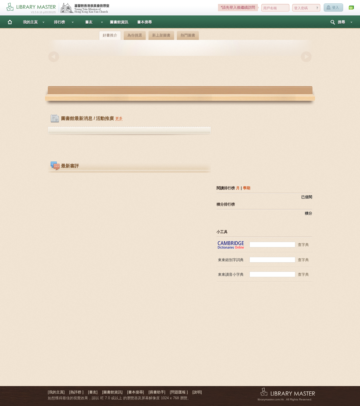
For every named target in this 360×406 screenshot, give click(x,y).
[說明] (197, 392)
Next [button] (306, 56)
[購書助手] (156, 392)
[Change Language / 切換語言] (351, 8)
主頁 (9, 21)
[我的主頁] (56, 392)
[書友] (93, 392)
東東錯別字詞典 (231, 260)
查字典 (303, 245)
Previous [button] (53, 56)
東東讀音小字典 (231, 274)
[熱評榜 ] (76, 392)
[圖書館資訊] (112, 392)
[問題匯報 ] (179, 392)
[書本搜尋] (135, 392)
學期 (246, 188)
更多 (119, 118)
